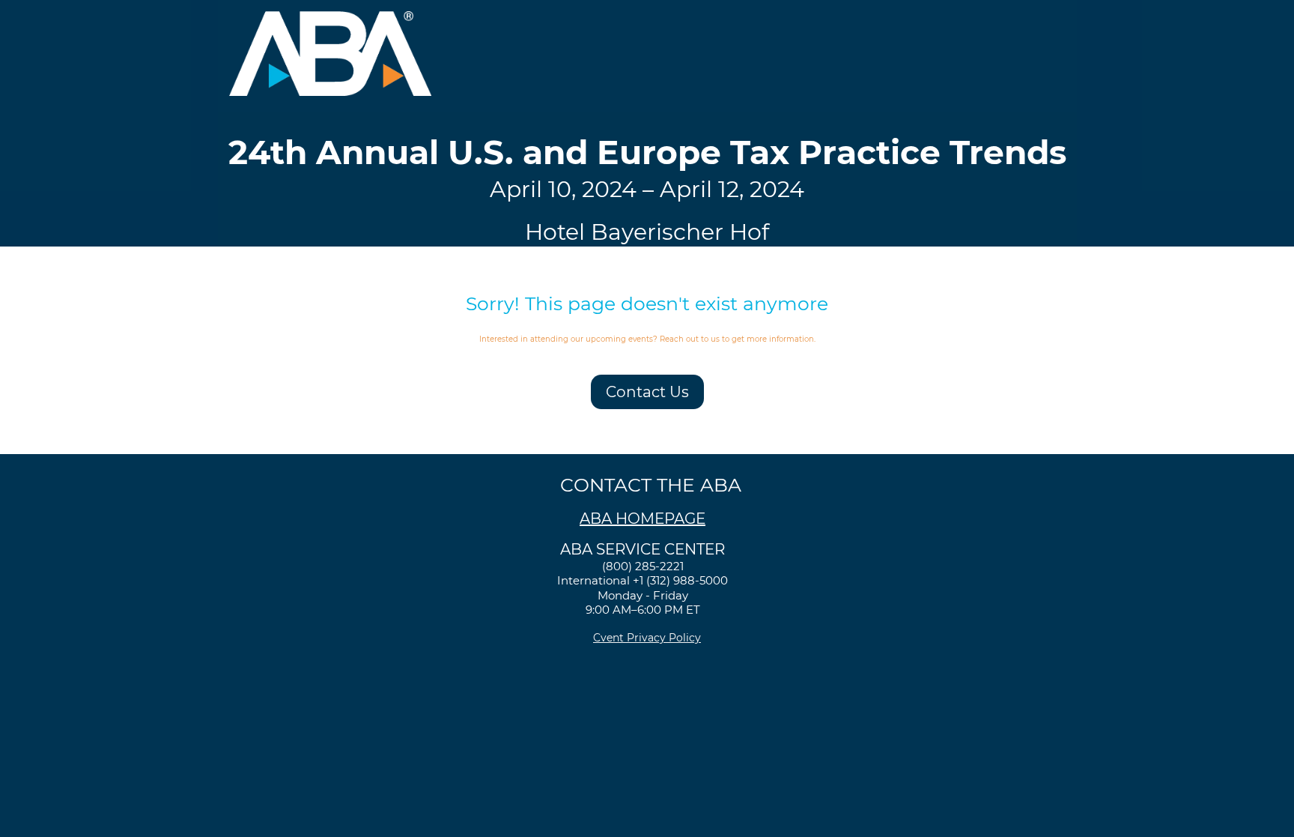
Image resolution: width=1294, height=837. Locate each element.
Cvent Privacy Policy (647, 637)
